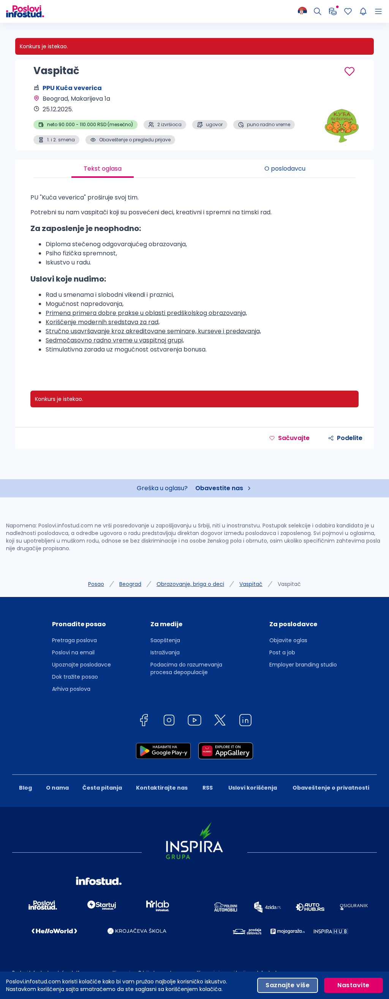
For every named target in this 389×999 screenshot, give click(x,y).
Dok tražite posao (75, 677)
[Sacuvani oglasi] (348, 11)
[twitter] (220, 721)
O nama (57, 788)
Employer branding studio (303, 664)
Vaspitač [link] (289, 584)
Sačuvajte (294, 438)
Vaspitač (250, 584)
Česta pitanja (102, 788)
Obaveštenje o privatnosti (331, 788)
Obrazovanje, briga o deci (190, 584)
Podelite (349, 438)
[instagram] (169, 721)
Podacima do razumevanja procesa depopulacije (186, 668)
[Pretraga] (317, 11)
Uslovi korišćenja (252, 788)
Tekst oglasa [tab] (103, 168)
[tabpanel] (194, 276)
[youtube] (194, 721)
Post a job (282, 652)
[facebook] (143, 721)
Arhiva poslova (71, 689)
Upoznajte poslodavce (81, 664)
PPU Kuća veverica (72, 88)
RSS (207, 788)
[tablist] (194, 169)
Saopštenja (165, 640)
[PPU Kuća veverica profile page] (336, 125)
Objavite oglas (288, 640)
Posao (96, 584)
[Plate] (332, 11)
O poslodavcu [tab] (284, 168)
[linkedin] (245, 721)
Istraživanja (165, 652)
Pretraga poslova (74, 640)
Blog (25, 788)
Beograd (130, 584)
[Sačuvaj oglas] (349, 71)
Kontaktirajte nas (162, 788)
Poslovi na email (73, 652)
